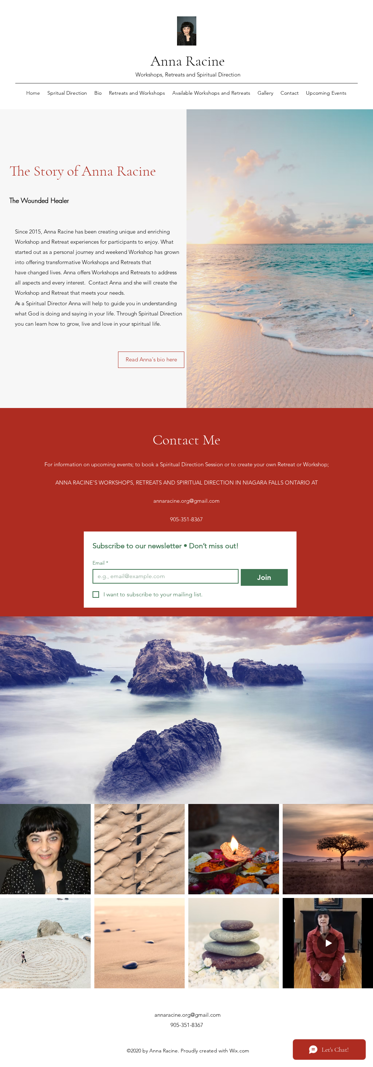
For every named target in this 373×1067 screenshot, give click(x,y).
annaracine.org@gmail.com (186, 500)
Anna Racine (187, 61)
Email (100, 563)
